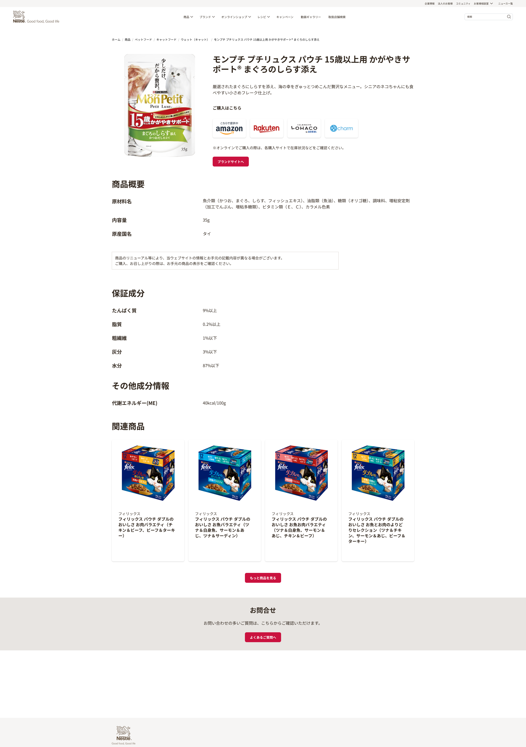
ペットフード (143, 39)
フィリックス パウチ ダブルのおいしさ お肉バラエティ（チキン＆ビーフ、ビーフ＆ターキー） (146, 527)
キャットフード (166, 39)
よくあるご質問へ (263, 637)
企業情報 (430, 3)
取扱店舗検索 (337, 17)
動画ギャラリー (311, 17)
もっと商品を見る (263, 577)
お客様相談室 (481, 3)
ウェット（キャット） (195, 39)
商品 (186, 17)
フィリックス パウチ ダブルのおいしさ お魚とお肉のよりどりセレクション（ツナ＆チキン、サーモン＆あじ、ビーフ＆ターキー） (376, 530)
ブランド (205, 17)
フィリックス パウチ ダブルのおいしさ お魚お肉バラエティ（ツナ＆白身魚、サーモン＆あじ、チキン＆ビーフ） (299, 527)
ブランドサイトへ (231, 161)
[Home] (37, 17)
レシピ (261, 17)
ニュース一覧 (505, 3)
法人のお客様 (445, 3)
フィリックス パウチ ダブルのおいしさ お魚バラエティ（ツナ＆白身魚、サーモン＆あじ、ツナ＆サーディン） (222, 527)
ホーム (116, 39)
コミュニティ (463, 3)
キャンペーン (284, 17)
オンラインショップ (234, 17)
